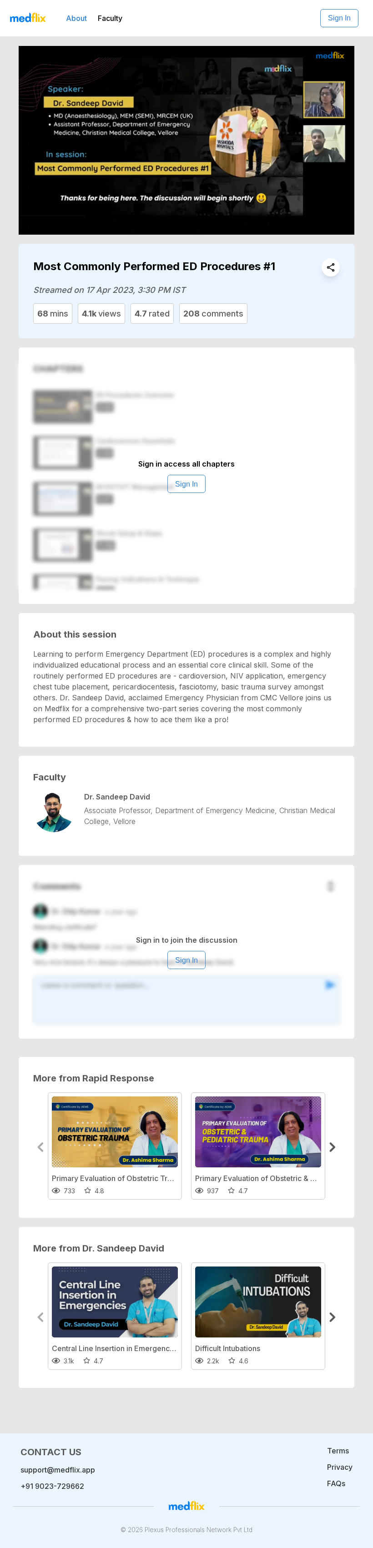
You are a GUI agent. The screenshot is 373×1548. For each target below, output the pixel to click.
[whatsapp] (331, 267)
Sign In (339, 18)
